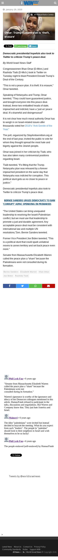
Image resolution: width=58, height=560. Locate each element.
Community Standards (11, 549)
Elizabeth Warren (28, 272)
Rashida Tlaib (21, 276)
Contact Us (27, 547)
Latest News (7, 547)
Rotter (25, 549)
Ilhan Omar (44, 272)
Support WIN (35, 549)
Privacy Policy (40, 547)
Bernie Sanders (11, 272)
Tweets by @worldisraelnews (24, 476)
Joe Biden (8, 276)
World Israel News (33, 552)
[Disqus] (29, 330)
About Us (17, 547)
